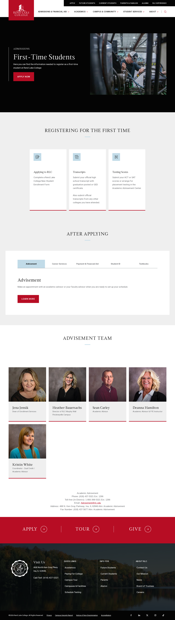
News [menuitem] (139, 580)
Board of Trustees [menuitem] (145, 586)
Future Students (87, 3)
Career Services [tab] (59, 264)
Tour (82, 529)
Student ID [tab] (115, 264)
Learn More (28, 299)
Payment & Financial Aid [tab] (87, 264)
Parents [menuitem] (104, 580)
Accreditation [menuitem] (106, 615)
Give (135, 529)
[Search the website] (165, 11)
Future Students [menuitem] (108, 567)
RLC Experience (159, 3)
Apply (72, 3)
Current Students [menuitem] (109, 573)
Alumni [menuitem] (104, 586)
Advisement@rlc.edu (91, 503)
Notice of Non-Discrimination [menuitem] (87, 615)
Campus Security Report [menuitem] (64, 615)
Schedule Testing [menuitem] (73, 592)
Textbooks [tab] (143, 264)
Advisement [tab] (31, 264)
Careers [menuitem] (140, 592)
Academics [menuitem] (70, 567)
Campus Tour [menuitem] (71, 580)
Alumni (145, 3)
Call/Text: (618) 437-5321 (46, 577)
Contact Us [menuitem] (142, 567)
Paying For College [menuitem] (74, 573)
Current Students (107, 3)
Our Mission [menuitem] (142, 573)
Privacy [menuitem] (49, 615)
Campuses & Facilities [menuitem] (75, 586)
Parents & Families (129, 3)
